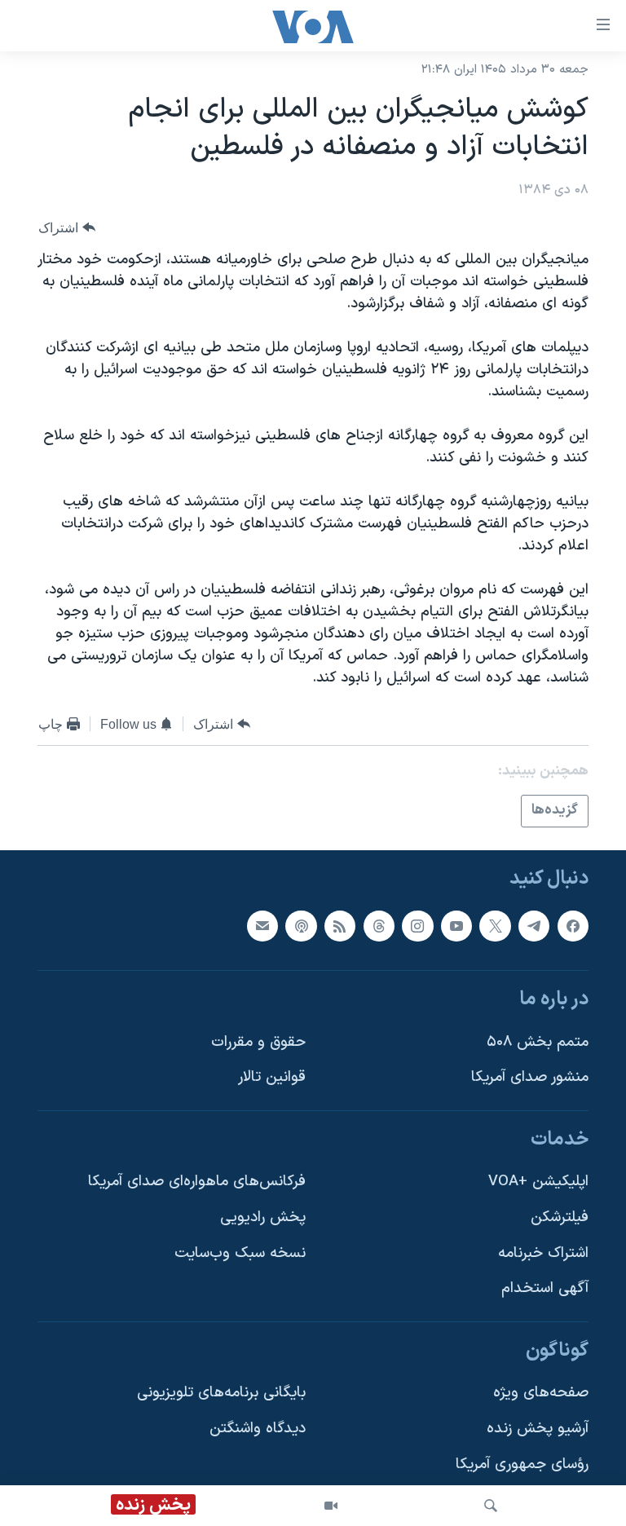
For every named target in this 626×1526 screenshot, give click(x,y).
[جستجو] (490, 1505)
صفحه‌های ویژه (541, 1393)
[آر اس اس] (339, 925)
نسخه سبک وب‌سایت (240, 1253)
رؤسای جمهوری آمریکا (522, 1464)
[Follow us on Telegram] (533, 925)
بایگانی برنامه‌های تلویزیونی (221, 1393)
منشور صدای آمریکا (530, 1077)
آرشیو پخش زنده (538, 1429)
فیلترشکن (560, 1217)
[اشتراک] (262, 925)
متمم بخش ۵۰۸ (538, 1041)
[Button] (66, 228)
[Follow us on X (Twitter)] (494, 925)
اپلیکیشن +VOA (538, 1182)
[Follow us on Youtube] (456, 925)
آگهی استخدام (545, 1288)
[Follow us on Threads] (379, 925)
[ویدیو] (330, 1505)
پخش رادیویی (263, 1217)
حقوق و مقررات (258, 1041)
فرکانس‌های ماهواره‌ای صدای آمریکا (197, 1182)
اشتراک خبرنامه (543, 1253)
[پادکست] (300, 925)
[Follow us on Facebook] (573, 925)
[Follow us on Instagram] (417, 925)
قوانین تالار (272, 1077)
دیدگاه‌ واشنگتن (257, 1429)
